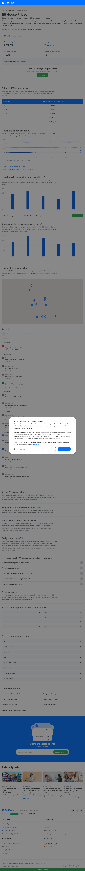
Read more (36, 444)
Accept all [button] (64, 449)
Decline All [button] (49, 449)
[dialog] (42, 435)
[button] (19, 449)
